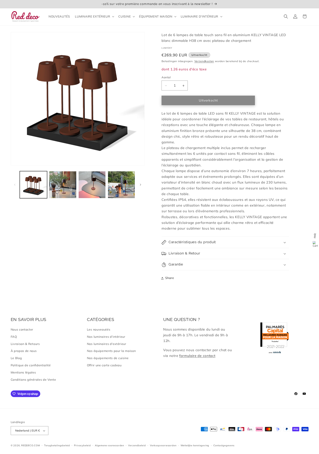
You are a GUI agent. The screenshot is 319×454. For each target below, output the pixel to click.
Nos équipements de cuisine (108, 358)
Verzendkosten (204, 61)
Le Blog (16, 358)
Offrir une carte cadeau (104, 365)
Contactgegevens (223, 445)
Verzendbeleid (137, 445)
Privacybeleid (82, 445)
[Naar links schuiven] (15, 185)
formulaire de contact (197, 356)
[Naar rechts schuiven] (140, 185)
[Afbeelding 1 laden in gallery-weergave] (33, 184)
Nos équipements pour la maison (111, 351)
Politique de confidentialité (31, 365)
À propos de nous (24, 351)
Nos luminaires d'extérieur (106, 344)
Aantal (166, 77)
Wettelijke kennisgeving (195, 445)
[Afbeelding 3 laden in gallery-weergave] (92, 184)
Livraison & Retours (25, 344)
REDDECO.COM (30, 445)
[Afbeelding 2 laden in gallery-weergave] (62, 184)
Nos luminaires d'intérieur (106, 336)
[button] (94, 16)
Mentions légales (23, 372)
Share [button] (169, 278)
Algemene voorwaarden (109, 445)
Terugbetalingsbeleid (57, 445)
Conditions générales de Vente (33, 379)
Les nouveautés (98, 329)
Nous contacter (22, 329)
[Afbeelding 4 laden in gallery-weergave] (121, 184)
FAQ (14, 336)
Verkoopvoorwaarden (163, 445)
